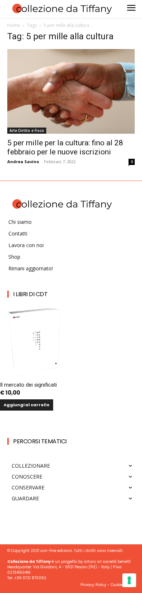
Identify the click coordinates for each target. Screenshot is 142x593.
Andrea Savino (23, 161)
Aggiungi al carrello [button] (27, 405)
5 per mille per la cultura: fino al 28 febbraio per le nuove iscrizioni (65, 147)
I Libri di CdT (30, 294)
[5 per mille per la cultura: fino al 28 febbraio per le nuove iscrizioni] (71, 91)
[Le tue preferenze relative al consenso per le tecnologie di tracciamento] (129, 580)
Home (13, 25)
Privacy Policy (93, 585)
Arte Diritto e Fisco (26, 130)
